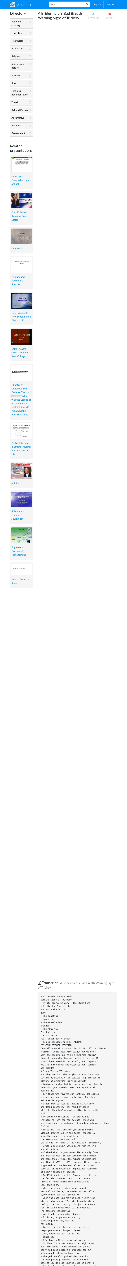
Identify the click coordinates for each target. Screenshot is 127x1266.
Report (110, 18)
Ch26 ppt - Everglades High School (20, 180)
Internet (15, 75)
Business (16, 125)
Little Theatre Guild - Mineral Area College (19, 353)
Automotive (17, 118)
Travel (14, 102)
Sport (14, 83)
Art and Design (19, 110)
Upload (98, 4)
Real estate (17, 48)
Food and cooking (16, 23)
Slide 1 (15, 483)
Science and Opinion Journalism (17, 515)
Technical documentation (19, 93)
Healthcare (17, 41)
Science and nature (17, 66)
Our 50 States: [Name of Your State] (19, 216)
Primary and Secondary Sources (18, 281)
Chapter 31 (17, 248)
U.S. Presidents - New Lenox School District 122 (21, 317)
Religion (15, 56)
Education (16, 33)
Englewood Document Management (18, 551)
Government (18, 133)
